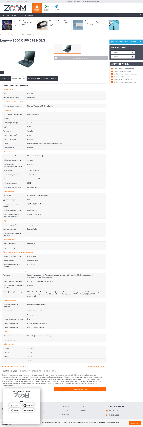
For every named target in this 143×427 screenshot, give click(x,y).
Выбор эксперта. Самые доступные (125, 82)
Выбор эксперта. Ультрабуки (123, 79)
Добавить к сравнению (82, 58)
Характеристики (18, 79)
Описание (5, 79)
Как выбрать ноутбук (126, 42)
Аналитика (77, 1)
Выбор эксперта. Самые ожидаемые (125, 74)
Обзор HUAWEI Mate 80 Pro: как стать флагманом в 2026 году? (58, 23)
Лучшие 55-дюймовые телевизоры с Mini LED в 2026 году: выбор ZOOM (23, 23)
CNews (69, 1)
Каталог (4, 15)
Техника (37, 10)
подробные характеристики (13, 366)
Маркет (97, 1)
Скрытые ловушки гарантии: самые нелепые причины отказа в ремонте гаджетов (130, 23)
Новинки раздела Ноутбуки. (122, 71)
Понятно (134, 423)
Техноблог (29, 15)
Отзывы (45, 79)
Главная (2, 35)
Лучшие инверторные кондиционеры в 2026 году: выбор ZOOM (94, 23)
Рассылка (113, 410)
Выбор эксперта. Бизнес (121, 76)
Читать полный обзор (80, 389)
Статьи (13, 15)
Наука (46, 10)
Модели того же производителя (124, 68)
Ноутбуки (11, 35)
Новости (20, 15)
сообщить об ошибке (95, 366)
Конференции (88, 1)
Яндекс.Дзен (114, 415)
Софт (57, 10)
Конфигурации (34, 79)
